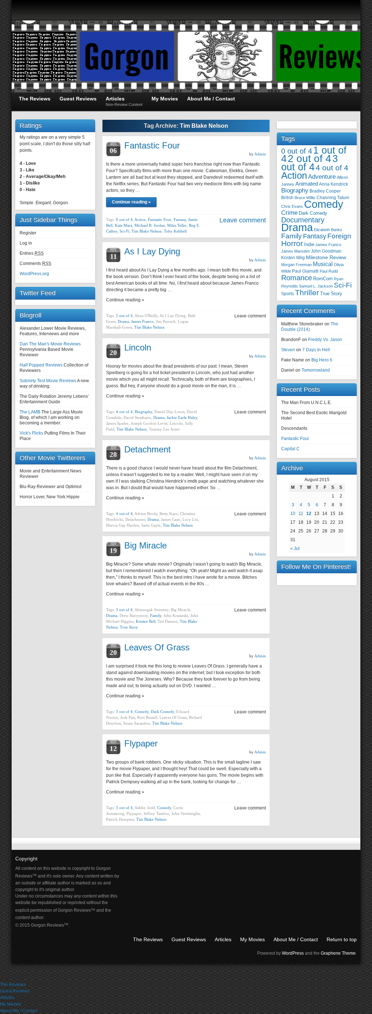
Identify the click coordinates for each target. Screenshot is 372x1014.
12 (308, 513)
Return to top (342, 939)
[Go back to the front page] (186, 56)
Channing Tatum (332, 197)
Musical (323, 264)
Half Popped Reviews (41, 365)
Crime (289, 212)
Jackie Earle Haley (182, 417)
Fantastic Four (152, 145)
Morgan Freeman (296, 264)
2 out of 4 (124, 315)
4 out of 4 (124, 411)
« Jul (295, 548)
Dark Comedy (162, 711)
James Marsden (295, 251)
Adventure (322, 176)
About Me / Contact (296, 939)
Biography (143, 411)
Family (155, 615)
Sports (287, 293)
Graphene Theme (338, 953)
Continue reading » (131, 202)
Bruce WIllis (305, 197)
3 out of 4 (124, 609)
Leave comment (242, 220)
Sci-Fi (124, 231)
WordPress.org (34, 273)
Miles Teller (177, 225)
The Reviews (148, 939)
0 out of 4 (124, 219)
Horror (292, 243)
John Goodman (326, 251)
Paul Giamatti (305, 271)
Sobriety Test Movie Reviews (48, 380)
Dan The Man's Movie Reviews (50, 343)
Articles (223, 939)
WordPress (293, 953)
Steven (288, 349)
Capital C (290, 448)
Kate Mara (123, 225)
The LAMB (30, 412)
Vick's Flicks (31, 433)
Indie (309, 244)
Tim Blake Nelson (147, 231)
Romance (296, 278)
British (287, 197)
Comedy (142, 711)
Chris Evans (292, 206)
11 (301, 513)
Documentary (302, 220)
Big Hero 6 (321, 360)
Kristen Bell (145, 621)
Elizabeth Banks (328, 229)
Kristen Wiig (293, 257)
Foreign (339, 236)
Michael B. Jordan (149, 225)
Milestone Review (326, 257)
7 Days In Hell (316, 349)
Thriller (307, 292)
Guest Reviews (188, 939)
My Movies (252, 939)
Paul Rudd (329, 271)
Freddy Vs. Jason (325, 339)
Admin (260, 154)
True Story (129, 627)
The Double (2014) (309, 326)
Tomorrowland (316, 370)
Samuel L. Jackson (316, 286)
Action (140, 219)
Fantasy (180, 219)
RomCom (323, 278)
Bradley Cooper (325, 191)
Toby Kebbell (175, 231)
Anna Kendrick (333, 184)
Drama (123, 321)
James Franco (142, 321)
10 (292, 513)
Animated (306, 184)
